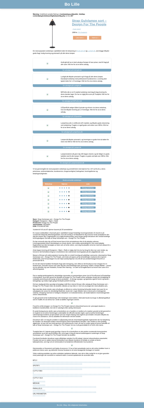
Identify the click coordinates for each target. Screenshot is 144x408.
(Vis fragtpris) (82, 32)
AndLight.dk (81, 51)
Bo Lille (72, 4)
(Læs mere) (77, 29)
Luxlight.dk (91, 51)
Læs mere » (80, 38)
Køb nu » (95, 38)
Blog (65, 405)
